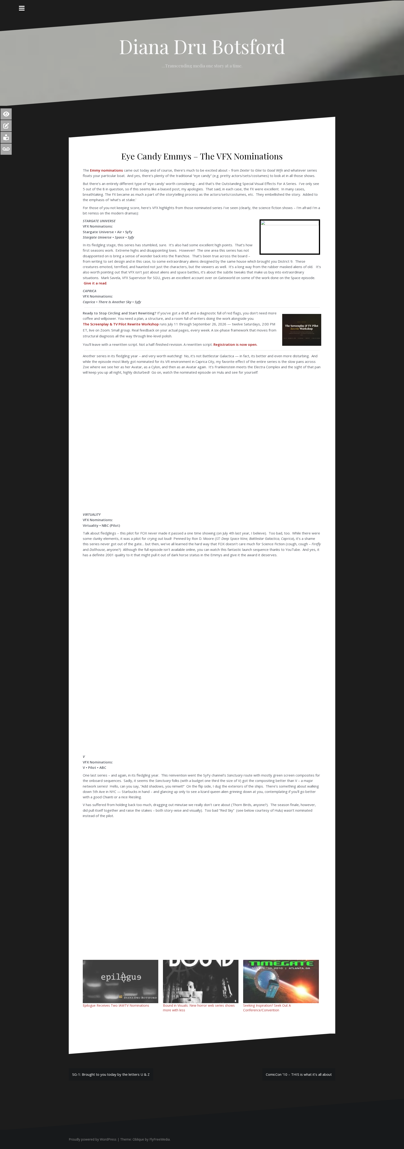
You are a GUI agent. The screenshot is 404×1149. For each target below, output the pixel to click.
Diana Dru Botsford (202, 46)
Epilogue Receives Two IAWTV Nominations (116, 1005)
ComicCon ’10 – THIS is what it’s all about (299, 1074)
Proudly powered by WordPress (92, 1139)
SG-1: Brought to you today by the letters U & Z (111, 1074)
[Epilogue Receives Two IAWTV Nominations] (120, 981)
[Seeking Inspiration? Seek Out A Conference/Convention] (281, 981)
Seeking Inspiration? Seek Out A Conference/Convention (267, 1007)
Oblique (138, 1139)
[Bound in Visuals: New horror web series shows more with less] (200, 981)
